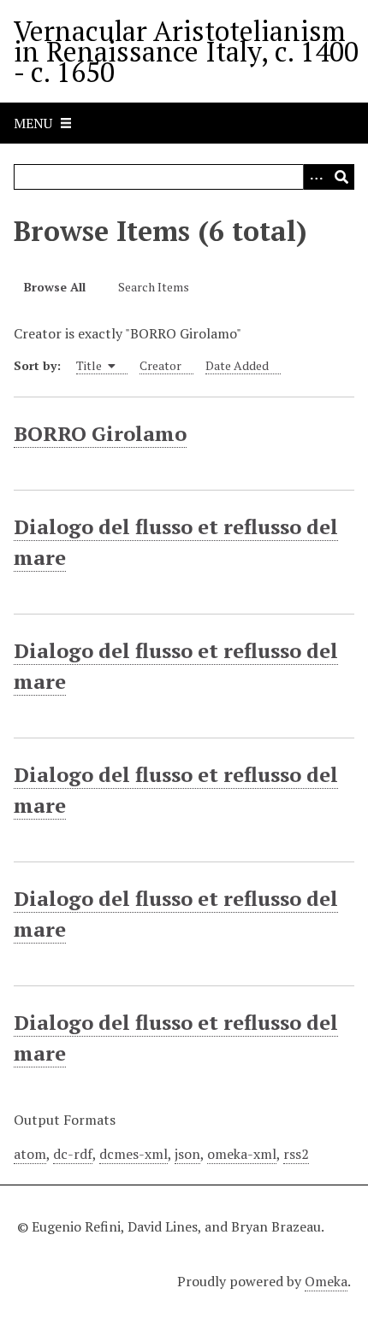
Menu (33, 123)
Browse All (55, 287)
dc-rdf (72, 1153)
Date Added (237, 365)
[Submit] (341, 177)
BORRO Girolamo (100, 433)
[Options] (316, 177)
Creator (160, 365)
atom (30, 1153)
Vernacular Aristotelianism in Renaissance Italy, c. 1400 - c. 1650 (186, 51)
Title (90, 365)
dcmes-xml (133, 1153)
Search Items (153, 287)
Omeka (326, 1281)
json (187, 1153)
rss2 (296, 1153)
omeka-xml (241, 1153)
